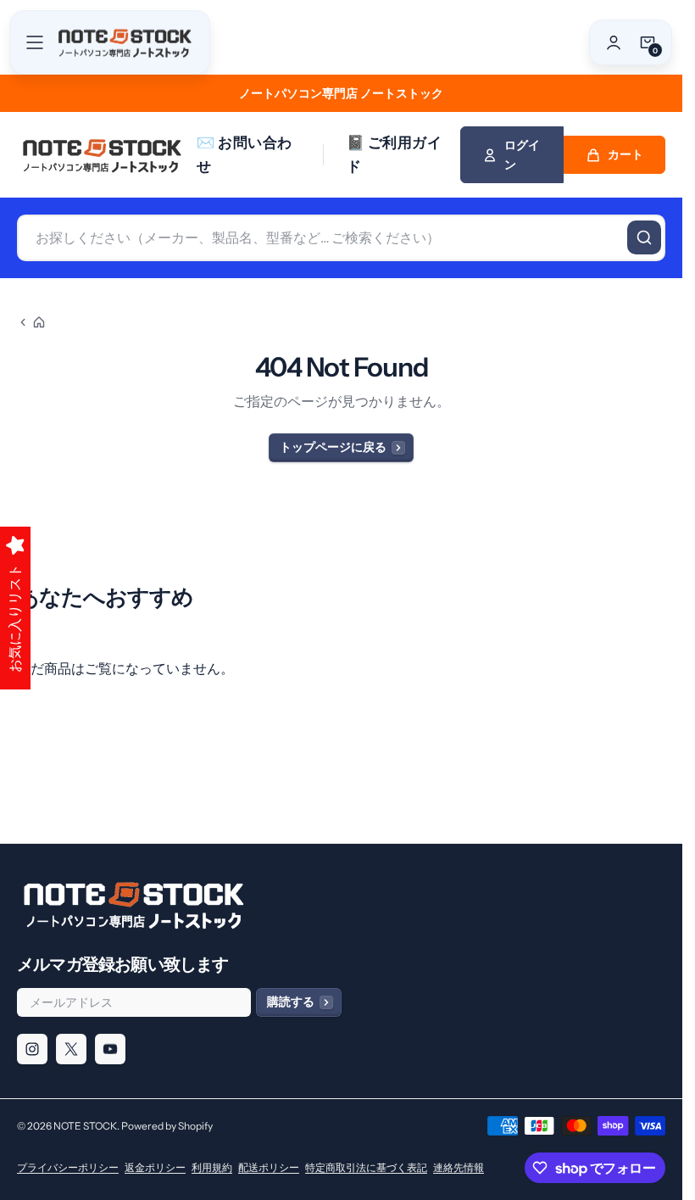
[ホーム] (31, 322)
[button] (35, 42)
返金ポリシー (155, 1167)
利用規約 (212, 1167)
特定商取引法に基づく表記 (366, 1167)
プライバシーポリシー (68, 1167)
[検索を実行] (644, 237)
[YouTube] (110, 1049)
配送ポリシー (268, 1167)
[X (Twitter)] (71, 1049)
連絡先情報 (458, 1167)
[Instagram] (32, 1049)
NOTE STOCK (85, 1125)
